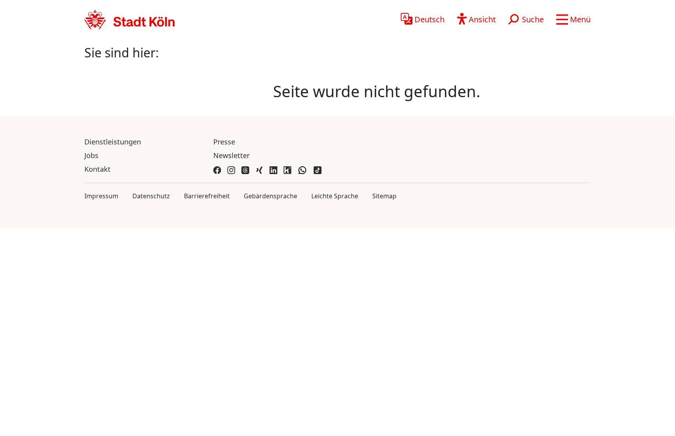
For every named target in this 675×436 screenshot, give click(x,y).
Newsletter (231, 155)
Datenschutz (151, 196)
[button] (573, 19)
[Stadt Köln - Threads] (245, 169)
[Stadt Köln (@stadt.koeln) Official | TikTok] (317, 169)
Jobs (91, 155)
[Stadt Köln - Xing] (259, 169)
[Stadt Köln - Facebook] (217, 169)
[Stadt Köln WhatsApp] (302, 169)
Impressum (101, 196)
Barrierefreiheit (207, 196)
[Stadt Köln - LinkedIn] (273, 169)
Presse (224, 141)
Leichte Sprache (334, 196)
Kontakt (97, 169)
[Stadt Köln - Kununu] (287, 169)
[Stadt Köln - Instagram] (231, 169)
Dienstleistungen (112, 141)
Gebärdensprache (270, 196)
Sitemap (384, 196)
